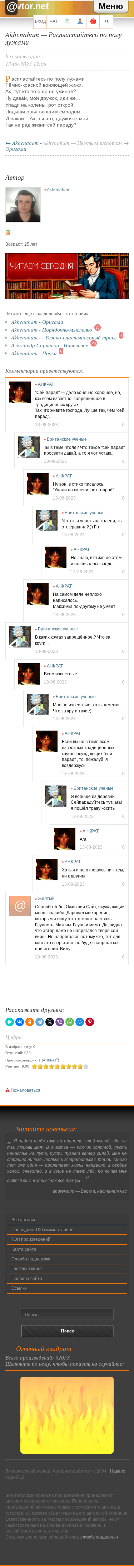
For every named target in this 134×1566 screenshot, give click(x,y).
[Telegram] (39, 1022)
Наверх (117, 1471)
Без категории (22, 56)
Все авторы (23, 1219)
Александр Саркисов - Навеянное (49, 345)
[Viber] (59, 1022)
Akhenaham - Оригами (37, 321)
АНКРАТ (46, 384)
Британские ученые (67, 439)
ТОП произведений (30, 1239)
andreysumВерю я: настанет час (90, 1191)
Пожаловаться (25, 1090)
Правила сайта (26, 1278)
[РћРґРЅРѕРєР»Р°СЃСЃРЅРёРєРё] (29, 1022)
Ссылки (19, 1288)
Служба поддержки (30, 1259)
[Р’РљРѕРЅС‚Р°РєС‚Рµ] (19, 1022)
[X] (49, 1022)
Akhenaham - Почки (34, 353)
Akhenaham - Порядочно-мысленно (51, 329)
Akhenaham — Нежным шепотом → (86, 142)
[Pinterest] (89, 1022)
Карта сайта (23, 1249)
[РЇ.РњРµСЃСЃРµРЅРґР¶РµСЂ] (9, 1022)
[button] (111, 6)
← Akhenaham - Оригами (23, 145)
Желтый (46, 898)
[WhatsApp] (69, 1022)
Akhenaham (58, 189)
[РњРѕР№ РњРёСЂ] (79, 1022)
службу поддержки (99, 1537)
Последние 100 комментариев (42, 1229)
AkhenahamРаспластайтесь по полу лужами (63, 38)
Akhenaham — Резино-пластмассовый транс (64, 337)
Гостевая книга (26, 1268)
